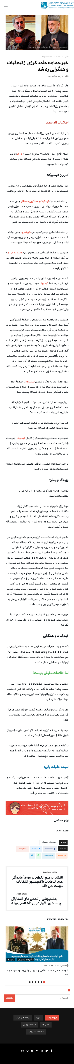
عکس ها (45, 1024)
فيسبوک (44, 283)
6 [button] (30, 982)
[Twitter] (47, 1051)
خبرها (38, 1017)
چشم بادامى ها (15, 252)
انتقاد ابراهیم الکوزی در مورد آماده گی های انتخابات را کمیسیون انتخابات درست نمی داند (37, 880)
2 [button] (41, 982)
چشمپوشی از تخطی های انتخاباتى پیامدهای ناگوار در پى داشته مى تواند (36, 899)
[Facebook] (51, 1051)
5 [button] (32, 982)
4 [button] (35, 982)
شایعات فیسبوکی (48, 842)
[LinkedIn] (42, 1051)
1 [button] (44, 982)
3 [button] (38, 982)
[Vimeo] (27, 1051)
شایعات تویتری (29, 1024)
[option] (37, 951)
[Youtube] (32, 1051)
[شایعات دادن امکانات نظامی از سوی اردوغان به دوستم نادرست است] (37, 944)
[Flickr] (37, 1051)
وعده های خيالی (22, 1017)
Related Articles (57, 919)
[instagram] (22, 1051)
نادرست (65, 57)
